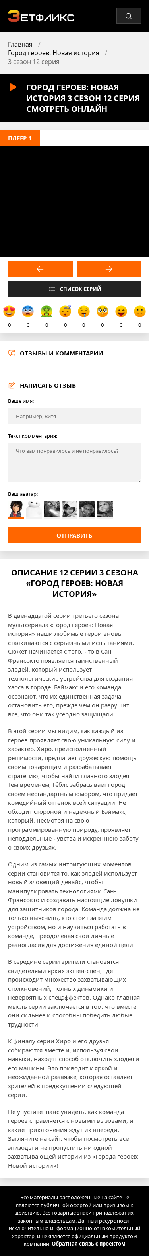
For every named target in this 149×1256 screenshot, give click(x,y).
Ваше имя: (21, 400)
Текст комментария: (32, 435)
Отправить (74, 535)
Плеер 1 (20, 138)
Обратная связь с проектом (89, 1243)
